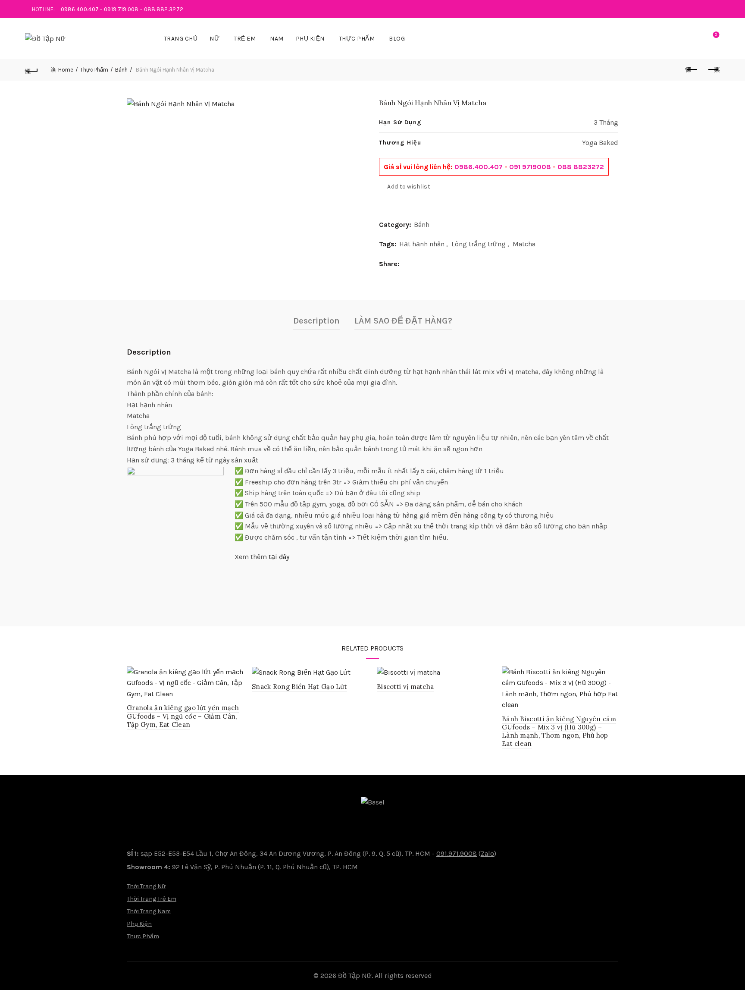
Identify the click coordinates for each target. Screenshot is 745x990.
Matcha (524, 244)
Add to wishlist (408, 186)
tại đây (279, 557)
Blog (397, 38)
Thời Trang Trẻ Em (151, 898)
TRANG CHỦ (181, 38)
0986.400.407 (80, 9)
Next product (713, 70)
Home (65, 69)
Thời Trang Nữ (146, 886)
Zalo (487, 853)
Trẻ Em (245, 38)
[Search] (691, 38)
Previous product (692, 70)
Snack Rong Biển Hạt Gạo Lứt (299, 686)
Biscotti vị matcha (405, 686)
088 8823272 (580, 167)
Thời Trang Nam (149, 911)
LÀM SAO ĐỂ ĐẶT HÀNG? (403, 321)
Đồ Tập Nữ (355, 975)
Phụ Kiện (310, 38)
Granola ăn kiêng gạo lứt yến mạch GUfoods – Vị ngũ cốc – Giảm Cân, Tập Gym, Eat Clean (183, 716)
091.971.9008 (456, 853)
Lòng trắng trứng (478, 244)
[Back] (31, 70)
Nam (277, 38)
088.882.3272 (164, 9)
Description (316, 321)
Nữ (214, 38)
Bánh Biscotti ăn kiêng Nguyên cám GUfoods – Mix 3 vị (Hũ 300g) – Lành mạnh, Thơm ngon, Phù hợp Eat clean (559, 731)
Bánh (121, 69)
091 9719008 (530, 167)
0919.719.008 (121, 9)
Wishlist (716, 34)
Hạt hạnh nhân (421, 244)
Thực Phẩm (357, 38)
